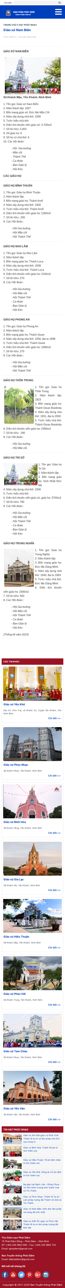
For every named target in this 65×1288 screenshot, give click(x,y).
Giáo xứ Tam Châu (15, 1051)
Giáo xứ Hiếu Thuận (16, 936)
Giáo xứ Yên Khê (14, 704)
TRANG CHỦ (9, 25)
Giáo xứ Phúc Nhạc (16, 764)
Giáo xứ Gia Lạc (14, 879)
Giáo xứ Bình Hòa (15, 822)
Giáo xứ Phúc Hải (15, 993)
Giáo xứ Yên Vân (14, 1108)
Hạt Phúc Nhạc (28, 25)
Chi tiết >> (54, 718)
